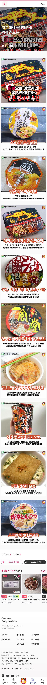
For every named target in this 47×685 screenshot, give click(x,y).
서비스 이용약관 (29, 669)
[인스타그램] (17, 675)
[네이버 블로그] (7, 675)
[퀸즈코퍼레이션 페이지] (9, 620)
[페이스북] (12, 675)
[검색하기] (43, 3)
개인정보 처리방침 (17, 669)
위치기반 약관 (5, 669)
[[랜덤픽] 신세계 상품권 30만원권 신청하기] (11, 584)
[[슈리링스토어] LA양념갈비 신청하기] (31, 584)
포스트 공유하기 (37, 562)
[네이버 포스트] (2, 675)
